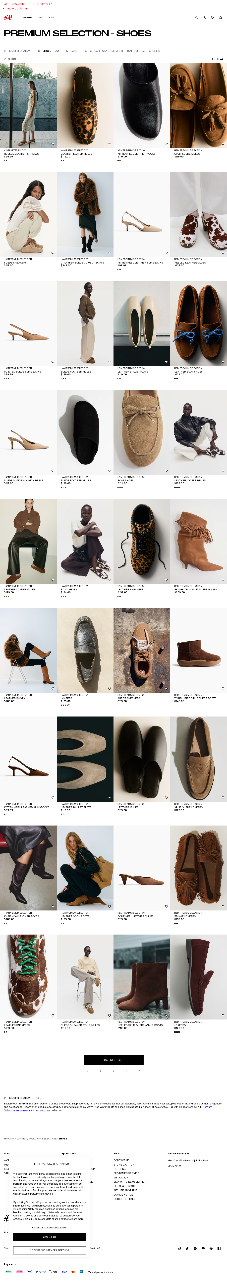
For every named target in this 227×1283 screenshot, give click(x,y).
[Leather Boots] (28, 650)
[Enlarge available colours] (6, 161)
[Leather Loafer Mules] (85, 105)
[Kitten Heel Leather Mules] (142, 105)
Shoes (62, 1138)
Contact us (121, 1160)
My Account (122, 1177)
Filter (215, 59)
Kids (52, 17)
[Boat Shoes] (142, 432)
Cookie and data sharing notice (49, 1227)
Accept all (50, 1237)
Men (41, 17)
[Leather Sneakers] (142, 541)
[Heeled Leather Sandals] (28, 105)
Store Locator (124, 1164)
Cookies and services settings (49, 1250)
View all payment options (100, 1272)
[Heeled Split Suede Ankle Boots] (142, 977)
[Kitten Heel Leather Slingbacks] (142, 214)
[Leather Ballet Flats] (142, 323)
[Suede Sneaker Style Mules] (85, 977)
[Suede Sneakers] (28, 214)
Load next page (113, 1060)
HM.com (9, 1138)
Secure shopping (125, 1190)
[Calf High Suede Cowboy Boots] (85, 214)
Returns (120, 1169)
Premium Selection (42, 1138)
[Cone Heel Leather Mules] (142, 868)
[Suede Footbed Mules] (85, 323)
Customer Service (126, 1173)
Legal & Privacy (124, 1186)
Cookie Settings (125, 1199)
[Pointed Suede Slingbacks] (28, 323)
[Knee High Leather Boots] (28, 868)
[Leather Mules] (142, 759)
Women (28, 17)
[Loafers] (85, 650)
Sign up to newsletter (130, 1181)
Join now (174, 1166)
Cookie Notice (123, 1194)
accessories (43, 1110)
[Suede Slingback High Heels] (28, 432)
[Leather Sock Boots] (85, 868)
